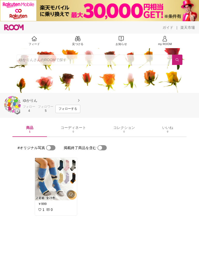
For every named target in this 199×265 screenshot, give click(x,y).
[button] (12, 104)
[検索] (177, 60)
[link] (56, 179)
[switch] (50, 147)
